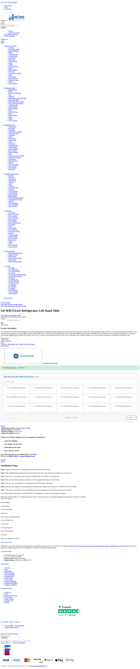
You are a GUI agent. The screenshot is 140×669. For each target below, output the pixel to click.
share (2, 342)
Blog (6, 7)
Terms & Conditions (11, 585)
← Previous (10, 417)
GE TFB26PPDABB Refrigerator (124, 397)
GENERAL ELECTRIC (50, 363)
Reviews (3, 460)
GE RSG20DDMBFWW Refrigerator (16, 397)
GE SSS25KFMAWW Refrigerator (16, 388)
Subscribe (4, 637)
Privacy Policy (9, 579)
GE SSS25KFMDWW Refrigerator (96, 388)
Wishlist (7, 602)
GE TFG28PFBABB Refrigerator (70, 406)
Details (3, 426)
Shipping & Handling (11, 583)
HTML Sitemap (9, 573)
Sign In (10, 31)
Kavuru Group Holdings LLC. (39, 666)
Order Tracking (9, 599)
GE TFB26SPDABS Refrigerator (97, 397)
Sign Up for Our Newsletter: (9, 634)
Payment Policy (9, 576)
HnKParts (41, 437)
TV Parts (7, 266)
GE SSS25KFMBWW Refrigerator (43, 388)
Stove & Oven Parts (11, 46)
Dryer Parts (8, 211)
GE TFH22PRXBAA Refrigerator (123, 406)
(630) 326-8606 (19, 625)
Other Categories (10, 251)
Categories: (4, 344)
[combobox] (9, 26)
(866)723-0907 (13, 456)
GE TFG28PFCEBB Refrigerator (16, 406)
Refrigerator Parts (10, 125)
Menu (2, 43)
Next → (131, 417)
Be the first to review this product (11, 315)
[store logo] (16, 20)
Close (2, 41)
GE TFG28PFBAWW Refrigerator (43, 406)
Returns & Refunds (10, 581)
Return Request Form (11, 595)
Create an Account (14, 32)
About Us (7, 567)
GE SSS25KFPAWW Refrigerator (123, 388)
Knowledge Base (10, 574)
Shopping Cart (9, 600)
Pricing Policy (9, 578)
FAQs (6, 594)
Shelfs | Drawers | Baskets (27, 344)
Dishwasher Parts (10, 88)
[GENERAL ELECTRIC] (23, 363)
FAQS (3, 461)
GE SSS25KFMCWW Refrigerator (69, 388)
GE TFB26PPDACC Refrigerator (43, 397)
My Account (8, 298)
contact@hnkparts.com (27, 456)
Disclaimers (8, 571)
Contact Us (8, 9)
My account (8, 5)
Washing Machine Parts (12, 174)
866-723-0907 (12, 2)
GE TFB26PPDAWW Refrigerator (70, 397)
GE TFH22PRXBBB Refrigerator (97, 406)
